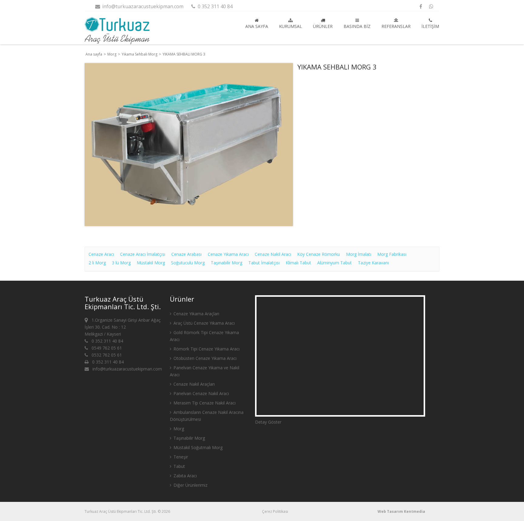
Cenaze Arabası (186, 254)
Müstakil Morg (151, 263)
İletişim (430, 26)
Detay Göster (268, 422)
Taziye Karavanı (373, 263)
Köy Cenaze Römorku (318, 254)
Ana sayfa (256, 26)
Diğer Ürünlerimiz (189, 485)
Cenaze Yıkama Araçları (195, 313)
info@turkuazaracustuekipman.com (142, 6)
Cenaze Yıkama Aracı (228, 254)
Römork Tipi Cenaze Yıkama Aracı (206, 349)
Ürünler (323, 26)
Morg (112, 54)
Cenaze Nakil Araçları (193, 384)
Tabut (178, 466)
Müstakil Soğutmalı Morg (197, 447)
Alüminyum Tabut (334, 263)
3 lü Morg (121, 263)
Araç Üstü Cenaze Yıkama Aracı (203, 323)
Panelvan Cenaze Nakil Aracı (200, 393)
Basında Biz (357, 26)
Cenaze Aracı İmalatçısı (142, 254)
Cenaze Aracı (101, 254)
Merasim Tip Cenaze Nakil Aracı (204, 403)
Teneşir (180, 457)
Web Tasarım (390, 511)
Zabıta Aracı (184, 476)
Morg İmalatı (358, 254)
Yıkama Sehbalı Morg (140, 54)
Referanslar (396, 26)
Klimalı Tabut (298, 263)
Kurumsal (290, 26)
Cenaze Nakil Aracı (273, 254)
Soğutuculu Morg (188, 263)
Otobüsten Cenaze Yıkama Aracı (204, 358)
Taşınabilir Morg (226, 263)
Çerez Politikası (275, 511)
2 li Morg (97, 263)
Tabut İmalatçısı (264, 263)
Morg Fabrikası (391, 254)
